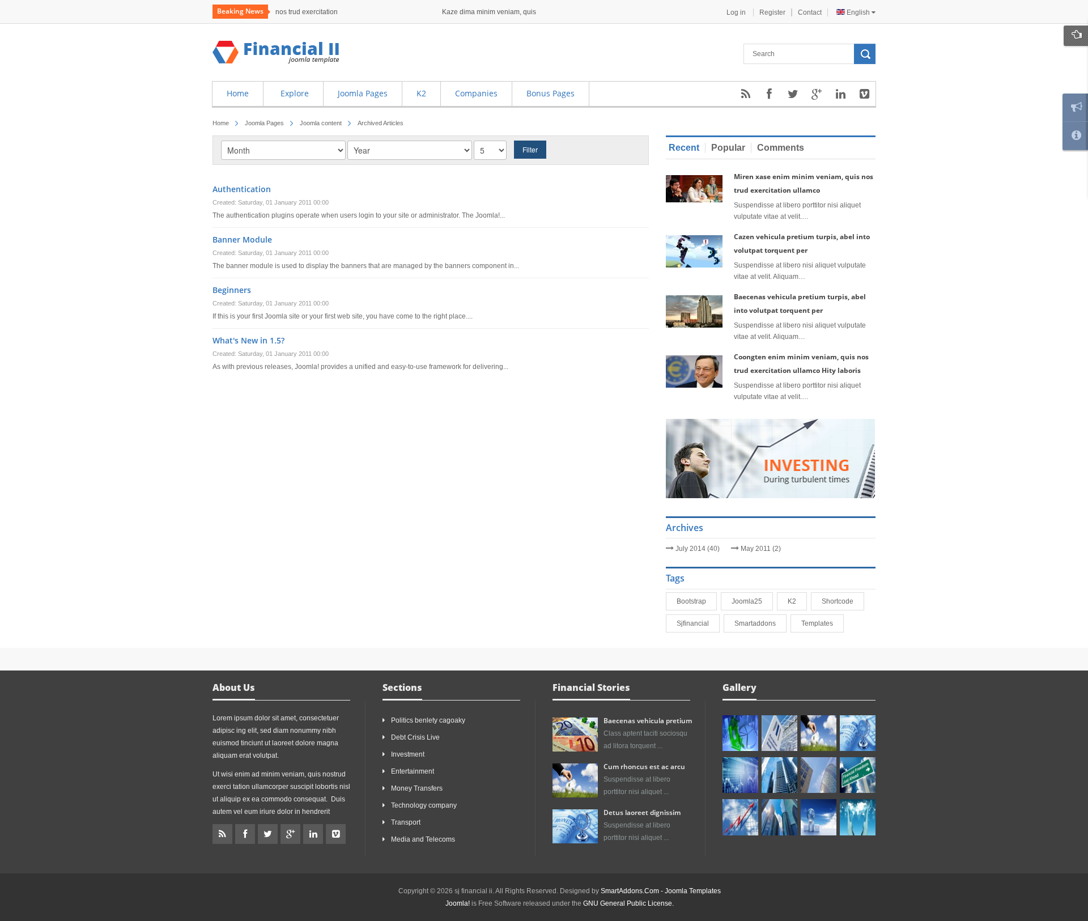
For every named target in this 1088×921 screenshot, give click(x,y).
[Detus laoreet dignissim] (575, 826)
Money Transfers (417, 788)
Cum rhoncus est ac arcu (644, 766)
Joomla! (457, 903)
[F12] (858, 733)
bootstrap (694, 601)
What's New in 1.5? (248, 340)
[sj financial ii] (275, 52)
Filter (530, 149)
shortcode (840, 601)
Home (220, 123)
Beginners (231, 290)
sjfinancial (695, 623)
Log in (736, 12)
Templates (819, 623)
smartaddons (757, 623)
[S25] (740, 817)
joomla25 (749, 601)
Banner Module (242, 239)
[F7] (779, 775)
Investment (407, 754)
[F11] (818, 733)
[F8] (818, 775)
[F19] (818, 817)
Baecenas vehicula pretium (648, 720)
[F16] (740, 775)
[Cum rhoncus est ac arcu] (575, 780)
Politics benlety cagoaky (428, 720)
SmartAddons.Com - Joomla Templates (661, 891)
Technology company (424, 805)
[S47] (740, 733)
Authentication (241, 189)
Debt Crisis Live (415, 737)
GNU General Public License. (628, 903)
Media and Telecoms (423, 839)
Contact (810, 12)
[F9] (858, 775)
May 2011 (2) (761, 549)
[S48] (779, 733)
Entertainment (412, 771)
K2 (794, 601)
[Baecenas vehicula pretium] (575, 734)
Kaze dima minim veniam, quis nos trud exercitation (353, 12)
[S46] (779, 817)
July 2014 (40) (697, 549)
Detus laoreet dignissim (642, 812)
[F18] (858, 817)
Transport (405, 822)
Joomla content (321, 123)
